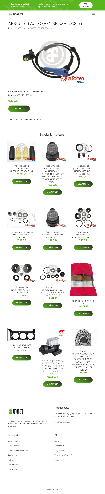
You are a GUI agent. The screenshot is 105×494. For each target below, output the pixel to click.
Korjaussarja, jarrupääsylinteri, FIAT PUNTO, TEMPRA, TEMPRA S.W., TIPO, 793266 (52, 291)
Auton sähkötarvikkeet (18, 450)
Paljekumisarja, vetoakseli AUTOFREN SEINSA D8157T (52, 235)
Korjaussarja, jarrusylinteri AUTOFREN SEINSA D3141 (21, 290)
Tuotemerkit (25, 91)
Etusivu (11, 28)
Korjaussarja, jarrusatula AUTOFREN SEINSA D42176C (22, 235)
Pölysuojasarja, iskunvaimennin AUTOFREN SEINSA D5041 (22, 169)
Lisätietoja (19, 108)
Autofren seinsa (38, 91)
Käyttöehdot (60, 450)
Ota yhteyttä (60, 446)
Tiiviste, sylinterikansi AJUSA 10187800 (21, 346)
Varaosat (12, 469)
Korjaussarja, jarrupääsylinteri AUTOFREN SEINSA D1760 (83, 235)
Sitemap (58, 460)
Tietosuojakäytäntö (63, 455)
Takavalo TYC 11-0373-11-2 (83, 302)
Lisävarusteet (14, 455)
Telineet (11, 460)
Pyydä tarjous (85, 5)
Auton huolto (14, 441)
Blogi (56, 441)
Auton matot (13, 446)
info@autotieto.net (62, 422)
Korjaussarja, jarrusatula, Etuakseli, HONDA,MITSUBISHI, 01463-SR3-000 (83, 170)
